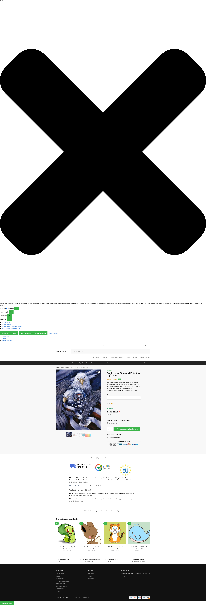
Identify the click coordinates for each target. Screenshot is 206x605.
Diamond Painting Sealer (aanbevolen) (118, 420)
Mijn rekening (95, 357)
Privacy (4, 338)
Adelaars (67, 367)
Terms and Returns (7, 340)
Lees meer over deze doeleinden (11, 328)
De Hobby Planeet (61, 586)
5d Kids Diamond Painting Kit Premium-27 (115, 547)
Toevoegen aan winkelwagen (127, 429)
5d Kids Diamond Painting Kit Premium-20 (91, 547)
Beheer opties (6, 322)
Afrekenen (105, 357)
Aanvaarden (5, 333)
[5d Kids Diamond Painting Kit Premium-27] (115, 533)
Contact (135, 357)
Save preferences (40, 333)
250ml (113, 423)
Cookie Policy (6, 336)
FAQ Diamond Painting (62, 581)
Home (57, 367)
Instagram (91, 578)
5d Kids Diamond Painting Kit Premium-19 (67, 547)
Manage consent (7, 603)
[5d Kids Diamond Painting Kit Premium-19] (67, 533)
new (121, 511)
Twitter (90, 576)
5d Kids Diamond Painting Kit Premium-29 (139, 547)
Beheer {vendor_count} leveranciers (12, 326)
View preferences (25, 333)
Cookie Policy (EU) (145, 357)
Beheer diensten (6, 324)
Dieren (62, 367)
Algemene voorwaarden (117, 357)
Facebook (91, 573)
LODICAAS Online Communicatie (79, 597)
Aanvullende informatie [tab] (108, 458)
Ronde (110, 417)
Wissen (108, 401)
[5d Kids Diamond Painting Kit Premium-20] (91, 533)
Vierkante (110, 415)
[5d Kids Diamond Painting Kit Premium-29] (139, 533)
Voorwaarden (60, 578)
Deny (14, 333)
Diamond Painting (61, 351)
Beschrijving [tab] (95, 458)
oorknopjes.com (60, 583)
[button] (103, 152)
